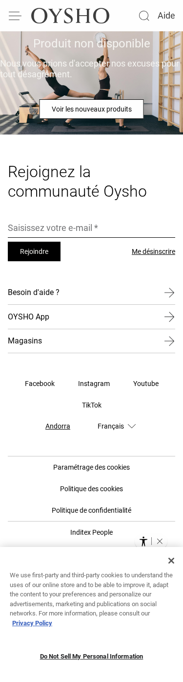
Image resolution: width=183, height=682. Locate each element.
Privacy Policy (32, 623)
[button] (159, 541)
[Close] (171, 560)
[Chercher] (144, 16)
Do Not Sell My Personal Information (91, 656)
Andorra (57, 426)
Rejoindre (34, 251)
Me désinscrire (153, 251)
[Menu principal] (15, 15)
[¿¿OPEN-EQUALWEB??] (151, 541)
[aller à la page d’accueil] (70, 15)
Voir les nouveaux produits (92, 109)
